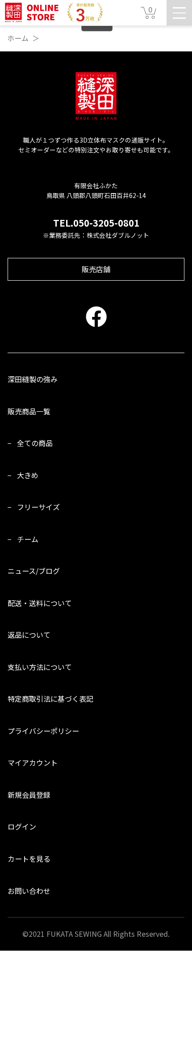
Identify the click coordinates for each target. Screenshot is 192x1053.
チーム (27, 539)
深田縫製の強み (33, 379)
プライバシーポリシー (43, 730)
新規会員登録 (29, 794)
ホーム (18, 38)
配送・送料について (40, 603)
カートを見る (29, 858)
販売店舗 (96, 269)
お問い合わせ (29, 890)
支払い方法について (40, 666)
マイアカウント (33, 762)
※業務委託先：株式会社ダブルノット (96, 235)
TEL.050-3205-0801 (96, 222)
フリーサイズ (38, 506)
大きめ (27, 475)
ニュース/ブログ (34, 570)
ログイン (22, 826)
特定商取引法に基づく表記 (50, 698)
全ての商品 (35, 443)
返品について (29, 634)
